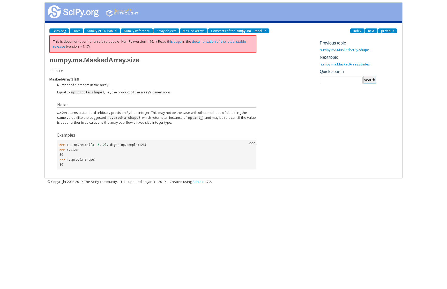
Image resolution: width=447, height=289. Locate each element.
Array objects (166, 31)
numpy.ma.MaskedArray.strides (345, 64)
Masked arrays (193, 31)
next (371, 31)
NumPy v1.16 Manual (102, 31)
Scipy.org (59, 31)
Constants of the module (238, 31)
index (357, 31)
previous (387, 31)
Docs (76, 31)
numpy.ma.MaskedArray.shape (344, 49)
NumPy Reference (137, 31)
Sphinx (197, 181)
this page (174, 41)
